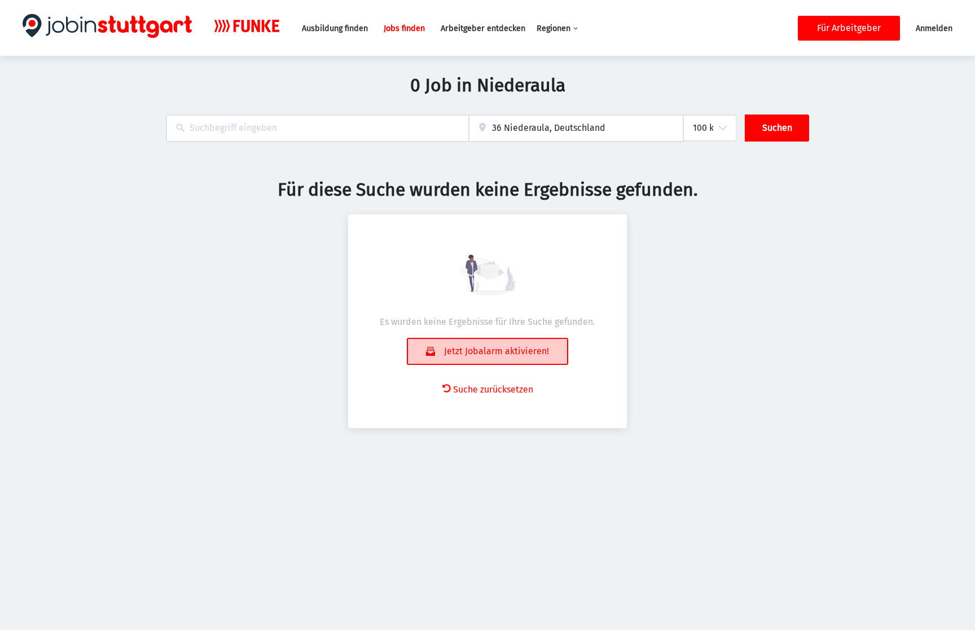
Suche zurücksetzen (493, 389)
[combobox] (317, 128)
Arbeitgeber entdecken (483, 28)
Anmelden (934, 28)
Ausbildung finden (335, 28)
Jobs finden (404, 28)
